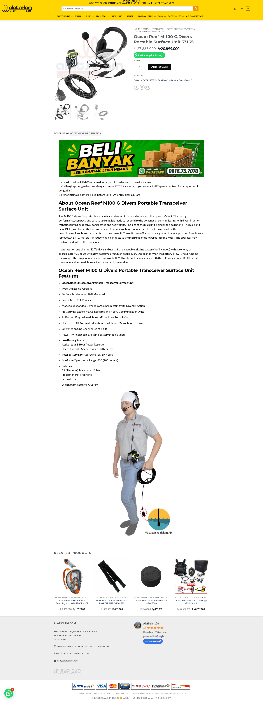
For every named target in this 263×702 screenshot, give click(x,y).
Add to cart (159, 66)
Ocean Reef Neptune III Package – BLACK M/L (191, 602)
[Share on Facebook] (136, 87)
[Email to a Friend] (147, 87)
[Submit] (195, 8)
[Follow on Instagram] (62, 671)
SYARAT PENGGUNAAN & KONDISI (171, 693)
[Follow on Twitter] (67, 671)
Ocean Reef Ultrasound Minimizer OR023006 (151, 602)
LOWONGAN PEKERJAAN (141, 693)
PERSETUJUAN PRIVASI (117, 693)
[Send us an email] (73, 671)
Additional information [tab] (85, 133)
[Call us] (78, 671)
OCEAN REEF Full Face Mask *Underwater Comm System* (164, 30)
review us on (151, 640)
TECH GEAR (158, 29)
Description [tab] (62, 133)
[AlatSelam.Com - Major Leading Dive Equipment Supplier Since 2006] (17, 8)
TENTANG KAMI (83, 693)
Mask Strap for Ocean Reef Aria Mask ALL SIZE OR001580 (111, 602)
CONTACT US (99, 693)
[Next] (124, 64)
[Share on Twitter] (142, 87)
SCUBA (146, 29)
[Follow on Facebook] (56, 671)
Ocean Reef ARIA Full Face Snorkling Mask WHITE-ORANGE (72, 602)
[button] (234, 8)
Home (137, 29)
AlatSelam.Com (152, 623)
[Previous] (59, 64)
